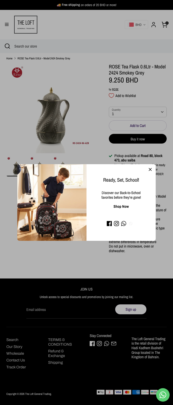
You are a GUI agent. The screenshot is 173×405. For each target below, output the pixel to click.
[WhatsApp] (123, 223)
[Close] (150, 169)
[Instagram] (116, 223)
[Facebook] (109, 223)
